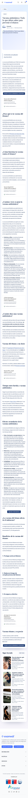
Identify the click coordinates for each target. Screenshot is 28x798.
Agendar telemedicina (14, 511)
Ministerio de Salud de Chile (17, 133)
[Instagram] (11, 791)
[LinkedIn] (16, 791)
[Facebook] (9, 791)
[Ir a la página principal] (8, 2)
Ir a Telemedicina (19, 746)
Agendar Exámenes (7, 746)
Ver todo (21, 653)
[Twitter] (14, 791)
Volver (5, 9)
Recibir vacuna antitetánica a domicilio (14, 93)
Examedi (9, 26)
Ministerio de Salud (20, 365)
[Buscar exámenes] (18, 2)
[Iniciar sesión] (21, 2)
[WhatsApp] (19, 791)
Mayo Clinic (13, 401)
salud (5, 14)
